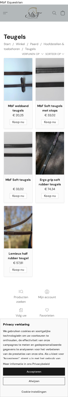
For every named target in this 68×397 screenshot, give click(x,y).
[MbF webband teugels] (18, 79)
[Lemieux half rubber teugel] (18, 227)
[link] (34, 390)
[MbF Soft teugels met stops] (50, 79)
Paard (34, 44)
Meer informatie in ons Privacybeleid (26, 363)
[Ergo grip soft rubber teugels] (50, 153)
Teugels (30, 49)
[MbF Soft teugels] (18, 153)
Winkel (20, 44)
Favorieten (47, 315)
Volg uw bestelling (21, 318)
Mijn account (47, 297)
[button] (34, 13)
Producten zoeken (21, 299)
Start (7, 44)
